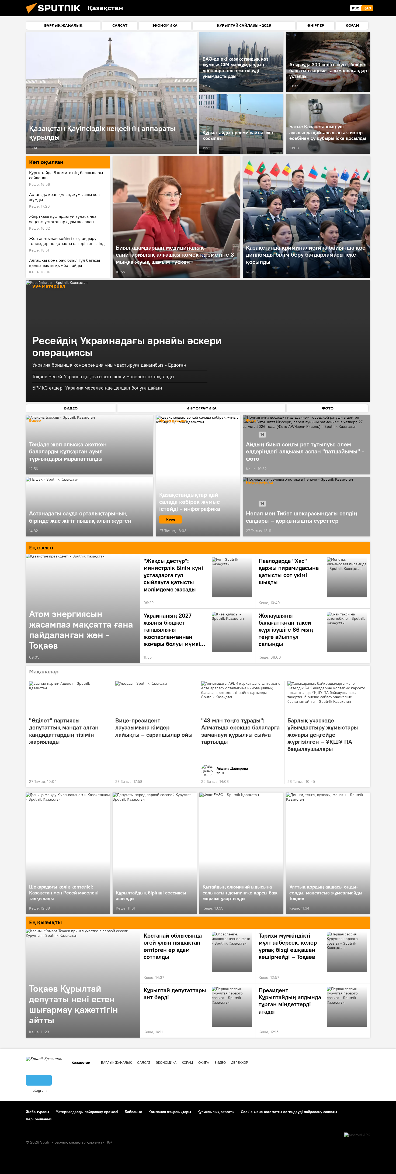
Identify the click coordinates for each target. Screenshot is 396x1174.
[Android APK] (357, 1135)
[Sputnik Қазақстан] (55, 14)
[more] (191, 148)
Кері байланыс (39, 1119)
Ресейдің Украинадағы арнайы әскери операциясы (127, 346)
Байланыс (133, 1111)
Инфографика (259, 482)
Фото (251, 420)
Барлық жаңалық (116, 1063)
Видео (35, 420)
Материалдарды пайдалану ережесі (86, 1111)
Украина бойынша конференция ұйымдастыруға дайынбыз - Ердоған (109, 365)
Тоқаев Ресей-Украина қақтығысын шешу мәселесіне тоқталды (103, 376)
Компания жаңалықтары (169, 1111)
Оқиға (203, 1063)
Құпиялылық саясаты (215, 1111)
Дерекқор (239, 1063)
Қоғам (187, 1063)
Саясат (143, 1063)
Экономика (166, 1063)
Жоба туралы (37, 1111)
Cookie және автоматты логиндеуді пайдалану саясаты (289, 1111)
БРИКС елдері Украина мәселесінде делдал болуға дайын (97, 388)
